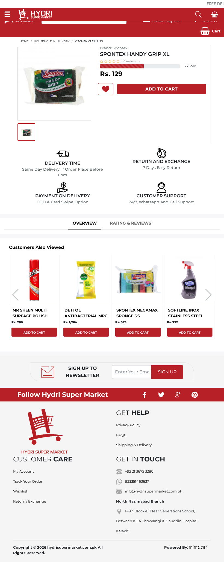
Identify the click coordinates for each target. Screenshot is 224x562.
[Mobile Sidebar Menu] (7, 14)
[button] (210, 31)
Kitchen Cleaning (89, 41)
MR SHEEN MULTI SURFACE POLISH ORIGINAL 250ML (30, 316)
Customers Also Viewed (36, 247)
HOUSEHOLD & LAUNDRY (51, 41)
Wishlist (20, 491)
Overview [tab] (85, 223)
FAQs (120, 435)
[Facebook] (145, 394)
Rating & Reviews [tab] (130, 223)
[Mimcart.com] (198, 547)
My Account (23, 471)
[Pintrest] (195, 394)
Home (24, 41)
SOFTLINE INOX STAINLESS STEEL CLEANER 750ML (185, 316)
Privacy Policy (128, 425)
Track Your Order (27, 481)
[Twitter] (161, 394)
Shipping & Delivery (134, 445)
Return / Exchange (29, 501)
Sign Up (167, 371)
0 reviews (130, 61)
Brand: (113, 48)
